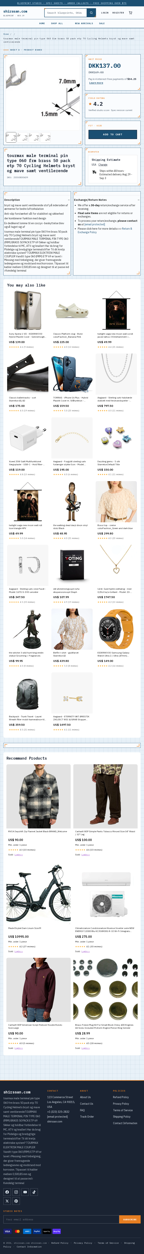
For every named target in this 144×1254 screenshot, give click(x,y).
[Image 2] (22, 137)
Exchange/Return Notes (90, 200)
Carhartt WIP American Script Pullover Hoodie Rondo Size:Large (35, 1026)
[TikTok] (34, 1192)
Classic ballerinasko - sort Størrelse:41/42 (22, 399)
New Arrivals (84, 23)
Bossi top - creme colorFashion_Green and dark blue (115, 527)
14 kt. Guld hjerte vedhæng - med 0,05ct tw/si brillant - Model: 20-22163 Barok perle (114, 590)
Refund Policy (121, 1097)
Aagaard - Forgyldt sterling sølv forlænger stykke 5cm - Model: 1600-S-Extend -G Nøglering (69, 463)
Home (42, 23)
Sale (102, 23)
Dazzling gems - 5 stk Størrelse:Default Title (109, 463)
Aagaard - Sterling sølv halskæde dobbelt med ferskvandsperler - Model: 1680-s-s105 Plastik (115, 399)
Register (118, 12)
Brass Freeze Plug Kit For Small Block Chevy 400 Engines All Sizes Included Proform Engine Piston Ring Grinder (104, 1026)
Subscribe (130, 1219)
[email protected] (95, 224)
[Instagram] (16, 1192)
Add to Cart (112, 134)
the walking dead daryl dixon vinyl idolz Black (70, 527)
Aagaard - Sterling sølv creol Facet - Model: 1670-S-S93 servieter (27, 590)
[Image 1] (11, 137)
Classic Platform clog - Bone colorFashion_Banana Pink (67, 335)
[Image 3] (34, 137)
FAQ (82, 1110)
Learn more (96, 82)
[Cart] (130, 13)
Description (12, 200)
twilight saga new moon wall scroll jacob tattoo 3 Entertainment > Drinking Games (115, 335)
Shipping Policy (121, 1116)
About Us (85, 1097)
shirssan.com (15, 13)
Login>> (19, 854)
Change (102, 164)
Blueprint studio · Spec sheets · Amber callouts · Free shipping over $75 (72, 3)
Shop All (57, 23)
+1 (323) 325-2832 (58, 1111)
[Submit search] (91, 13)
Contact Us (86, 1103)
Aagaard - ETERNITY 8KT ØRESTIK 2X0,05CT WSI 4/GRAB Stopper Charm (71, 718)
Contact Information (125, 1123)
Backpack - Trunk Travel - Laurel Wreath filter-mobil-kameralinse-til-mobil (27, 718)
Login (104, 12)
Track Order (87, 1116)
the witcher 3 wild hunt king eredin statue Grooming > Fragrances (26, 654)
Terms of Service (123, 1110)
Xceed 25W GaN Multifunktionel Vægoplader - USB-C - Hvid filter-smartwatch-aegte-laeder (26, 463)
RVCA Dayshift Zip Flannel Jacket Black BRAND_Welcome (37, 831)
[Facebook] (7, 1192)
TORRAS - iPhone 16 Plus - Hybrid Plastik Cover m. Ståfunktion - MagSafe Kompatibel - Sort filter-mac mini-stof (70, 399)
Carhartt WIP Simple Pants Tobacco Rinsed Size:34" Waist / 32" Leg (105, 833)
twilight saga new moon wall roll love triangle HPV (25, 527)
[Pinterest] (16, 1201)
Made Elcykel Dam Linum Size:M (24, 928)
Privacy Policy (121, 1103)
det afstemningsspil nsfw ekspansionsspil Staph (66, 590)
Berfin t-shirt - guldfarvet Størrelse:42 (66, 654)
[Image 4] (45, 137)
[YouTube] (25, 1192)
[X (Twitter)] (7, 1201)
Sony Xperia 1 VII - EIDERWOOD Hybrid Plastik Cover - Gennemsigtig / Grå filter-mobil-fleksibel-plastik (27, 335)
